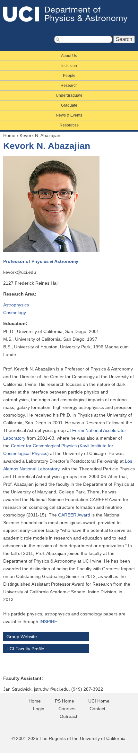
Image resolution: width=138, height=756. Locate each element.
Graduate (69, 105)
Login (38, 708)
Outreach (69, 716)
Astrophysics (16, 304)
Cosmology (14, 312)
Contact (97, 708)
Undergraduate (69, 95)
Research (69, 85)
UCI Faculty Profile (25, 648)
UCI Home (98, 700)
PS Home (64, 700)
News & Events (69, 115)
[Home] (69, 14)
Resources (69, 125)
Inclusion (69, 65)
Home (9, 135)
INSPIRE (48, 621)
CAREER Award (74, 514)
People (69, 75)
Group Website (21, 636)
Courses (66, 708)
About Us (69, 55)
